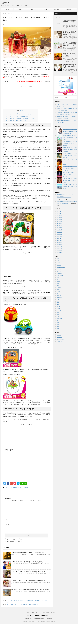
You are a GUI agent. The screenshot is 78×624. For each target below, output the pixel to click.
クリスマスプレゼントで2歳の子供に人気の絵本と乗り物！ (27, 562)
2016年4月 (59, 250)
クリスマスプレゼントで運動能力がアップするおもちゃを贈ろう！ (20, 118)
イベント (59, 265)
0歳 (11, 487)
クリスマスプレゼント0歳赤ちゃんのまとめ (15, 120)
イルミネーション (61, 267)
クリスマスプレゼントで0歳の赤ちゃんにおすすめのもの (18, 114)
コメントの (60, 339)
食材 (58, 328)
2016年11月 (59, 236)
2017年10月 (59, 213)
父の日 (58, 308)
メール (7, 524)
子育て (19, 9)
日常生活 (59, 296)
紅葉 (58, 316)
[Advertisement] (27, 97)
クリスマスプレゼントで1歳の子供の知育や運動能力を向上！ (28, 580)
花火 (58, 322)
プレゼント (20, 487)
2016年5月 (59, 248)
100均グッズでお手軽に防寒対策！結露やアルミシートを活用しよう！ (69, 33)
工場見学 (59, 287)
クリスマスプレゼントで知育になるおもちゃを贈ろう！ (17, 116)
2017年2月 (59, 230)
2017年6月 (59, 221)
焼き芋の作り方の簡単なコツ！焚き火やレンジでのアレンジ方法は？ (69, 55)
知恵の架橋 (5, 3)
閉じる (21, 110)
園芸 (58, 277)
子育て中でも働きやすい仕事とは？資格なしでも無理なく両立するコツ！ (70, 143)
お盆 (58, 261)
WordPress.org (60, 341)
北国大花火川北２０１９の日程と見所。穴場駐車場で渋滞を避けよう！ (70, 149)
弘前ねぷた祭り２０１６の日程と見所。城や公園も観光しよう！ (70, 180)
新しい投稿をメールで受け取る (14, 541)
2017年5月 (59, 223)
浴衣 (58, 304)
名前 (6, 519)
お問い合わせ (56, 9)
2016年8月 (59, 242)
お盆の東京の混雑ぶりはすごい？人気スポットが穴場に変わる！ (70, 186)
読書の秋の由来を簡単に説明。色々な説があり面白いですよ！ (69, 66)
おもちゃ (15, 487)
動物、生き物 (60, 275)
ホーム (7, 9)
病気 (58, 312)
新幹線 (58, 291)
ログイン (59, 335)
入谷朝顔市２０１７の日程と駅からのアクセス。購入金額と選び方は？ (70, 137)
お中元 (58, 258)
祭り (58, 314)
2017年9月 (59, 215)
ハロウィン (59, 273)
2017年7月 (59, 219)
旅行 (58, 293)
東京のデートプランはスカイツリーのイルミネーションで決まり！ (70, 174)
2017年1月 (59, 232)
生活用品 (59, 310)
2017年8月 (59, 217)
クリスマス (8, 487)
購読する (58, 13)
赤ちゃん (26, 487)
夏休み (58, 281)
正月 (58, 302)
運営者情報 (68, 9)
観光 (58, 324)
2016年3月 (59, 252)
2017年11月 (59, 211)
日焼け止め (59, 298)
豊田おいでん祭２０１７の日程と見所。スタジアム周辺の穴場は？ (70, 155)
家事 (32, 9)
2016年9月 (59, 240)
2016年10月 (59, 238)
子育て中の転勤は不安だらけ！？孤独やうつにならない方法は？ (69, 22)
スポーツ (59, 271)
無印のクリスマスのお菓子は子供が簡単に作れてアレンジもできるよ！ (30, 589)
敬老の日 (59, 289)
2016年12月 (59, 234)
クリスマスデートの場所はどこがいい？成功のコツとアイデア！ (70, 162)
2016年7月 (59, 244)
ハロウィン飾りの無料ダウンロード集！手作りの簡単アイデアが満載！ (70, 168)
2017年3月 (59, 228)
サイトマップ (44, 9)
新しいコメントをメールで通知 (14, 539)
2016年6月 (59, 246)
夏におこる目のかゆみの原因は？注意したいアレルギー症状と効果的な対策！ (70, 131)
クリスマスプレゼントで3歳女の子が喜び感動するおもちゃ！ (28, 571)
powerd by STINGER (50, 621)
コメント (7, 502)
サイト (7, 529)
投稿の (59, 337)
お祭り (58, 263)
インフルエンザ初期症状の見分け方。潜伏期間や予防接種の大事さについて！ (69, 44)
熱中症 (58, 306)
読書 (58, 326)
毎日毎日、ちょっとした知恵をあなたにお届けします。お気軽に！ (39, 618)
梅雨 (58, 300)
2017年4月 (59, 226)
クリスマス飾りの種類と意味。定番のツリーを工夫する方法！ (28, 552)
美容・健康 (59, 318)
